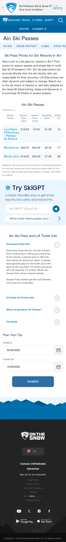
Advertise (33, 468)
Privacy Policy (33, 483)
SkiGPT (49, 20)
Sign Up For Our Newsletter (33, 474)
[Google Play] (24, 520)
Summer (37, 29)
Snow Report (26, 46)
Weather (14, 20)
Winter (24, 29)
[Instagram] (39, 511)
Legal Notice (33, 479)
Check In (7, 342)
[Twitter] (29, 511)
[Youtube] (19, 511)
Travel (25, 20)
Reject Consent (33, 500)
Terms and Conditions (33, 488)
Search (32, 381)
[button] (60, 20)
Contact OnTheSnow (33, 463)
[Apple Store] (44, 520)
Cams (45, 46)
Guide (7, 46)
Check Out (8, 359)
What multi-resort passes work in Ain (33, 218)
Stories (37, 20)
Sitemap (33, 492)
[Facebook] (49, 511)
